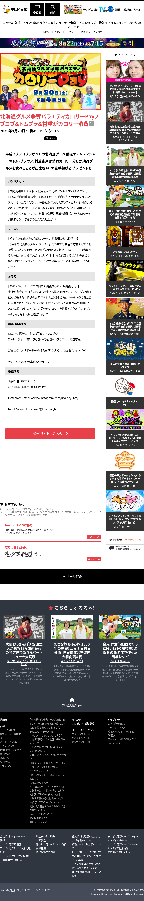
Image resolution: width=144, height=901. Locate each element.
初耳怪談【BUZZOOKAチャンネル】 (48, 786)
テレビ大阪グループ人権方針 (15, 856)
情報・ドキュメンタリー (11, 749)
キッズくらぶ (114, 743)
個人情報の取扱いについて (86, 836)
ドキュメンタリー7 (39, 770)
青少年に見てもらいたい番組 (51, 844)
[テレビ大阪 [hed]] (15, 9)
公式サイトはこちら (47, 433)
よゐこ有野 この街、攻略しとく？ (46, 747)
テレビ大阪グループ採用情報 (15, 848)
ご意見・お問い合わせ (119, 852)
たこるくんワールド (81, 738)
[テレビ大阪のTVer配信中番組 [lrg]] (102, 13)
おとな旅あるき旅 (39, 818)
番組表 (3, 719)
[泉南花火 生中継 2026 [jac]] (72, 43)
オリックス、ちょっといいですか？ (46, 735)
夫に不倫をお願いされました (45, 727)
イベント (58, 32)
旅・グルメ (5, 753)
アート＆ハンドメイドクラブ (121, 739)
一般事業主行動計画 (11, 860)
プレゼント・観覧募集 (83, 723)
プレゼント (46, 32)
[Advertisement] (50, 473)
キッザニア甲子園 (81, 742)
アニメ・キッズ (7, 746)
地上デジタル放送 (45, 836)
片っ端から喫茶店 (39, 782)
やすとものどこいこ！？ (41, 814)
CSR (2, 852)
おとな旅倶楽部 (116, 723)
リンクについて (42, 890)
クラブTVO (98, 32)
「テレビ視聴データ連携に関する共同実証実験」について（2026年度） (87, 856)
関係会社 (5, 840)
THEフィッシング (38, 822)
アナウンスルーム (81, 734)
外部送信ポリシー (81, 840)
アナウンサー (71, 32)
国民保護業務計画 (46, 852)
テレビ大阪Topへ (72, 705)
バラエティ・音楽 (8, 742)
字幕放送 (41, 840)
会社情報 (13, 836)
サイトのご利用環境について (15, 890)
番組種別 (41, 848)
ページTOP (74, 576)
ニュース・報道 (7, 730)
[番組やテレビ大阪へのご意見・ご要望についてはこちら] (125, 551)
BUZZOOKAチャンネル (41, 731)
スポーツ (4, 757)
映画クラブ (113, 735)
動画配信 (85, 32)
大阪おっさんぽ (38, 751)
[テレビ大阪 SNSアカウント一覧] (125, 542)
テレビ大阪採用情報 (10, 844)
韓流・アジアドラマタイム (121, 731)
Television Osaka (111, 893)
